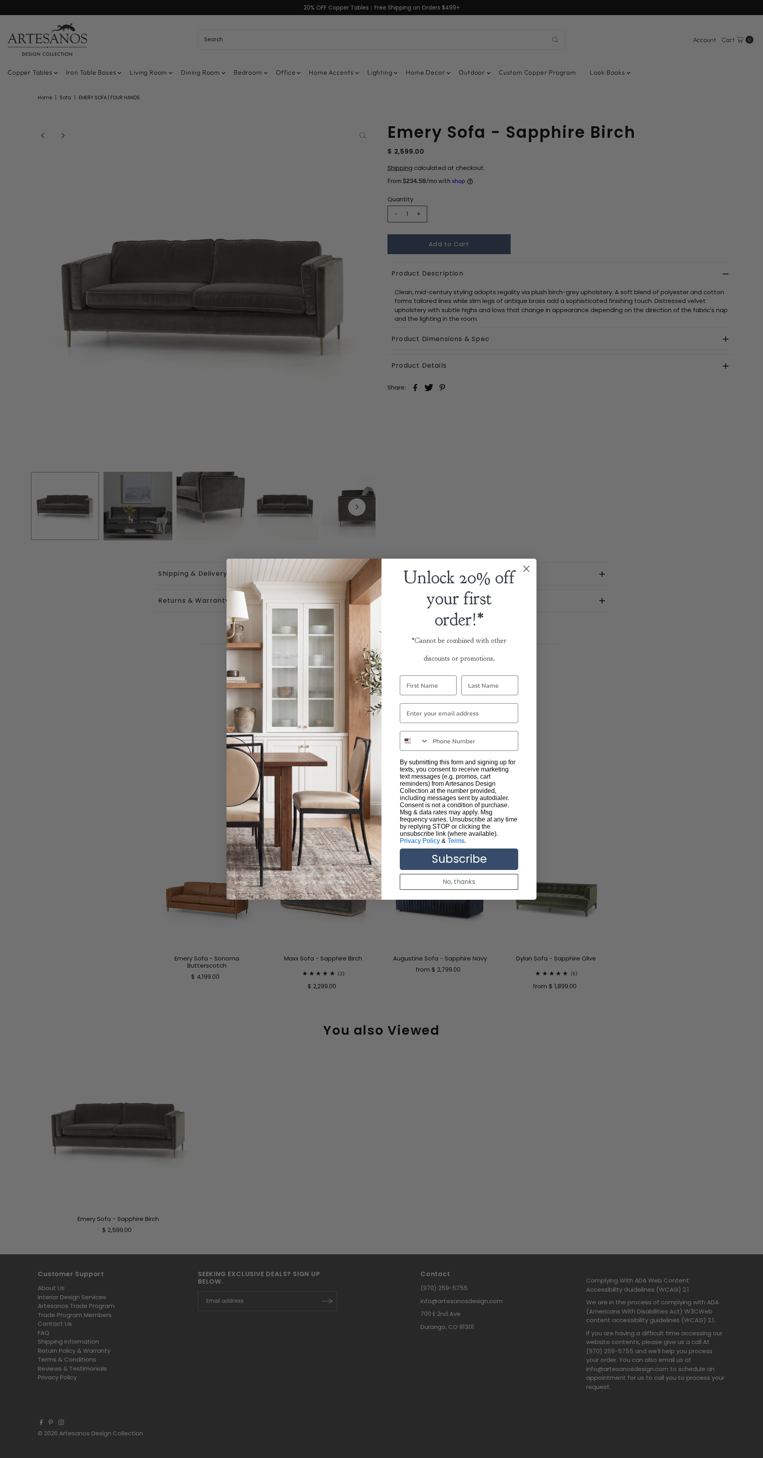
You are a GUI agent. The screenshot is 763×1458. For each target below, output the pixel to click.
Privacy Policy (420, 840)
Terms (456, 840)
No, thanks (459, 881)
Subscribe (459, 859)
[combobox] (414, 740)
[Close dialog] (526, 569)
